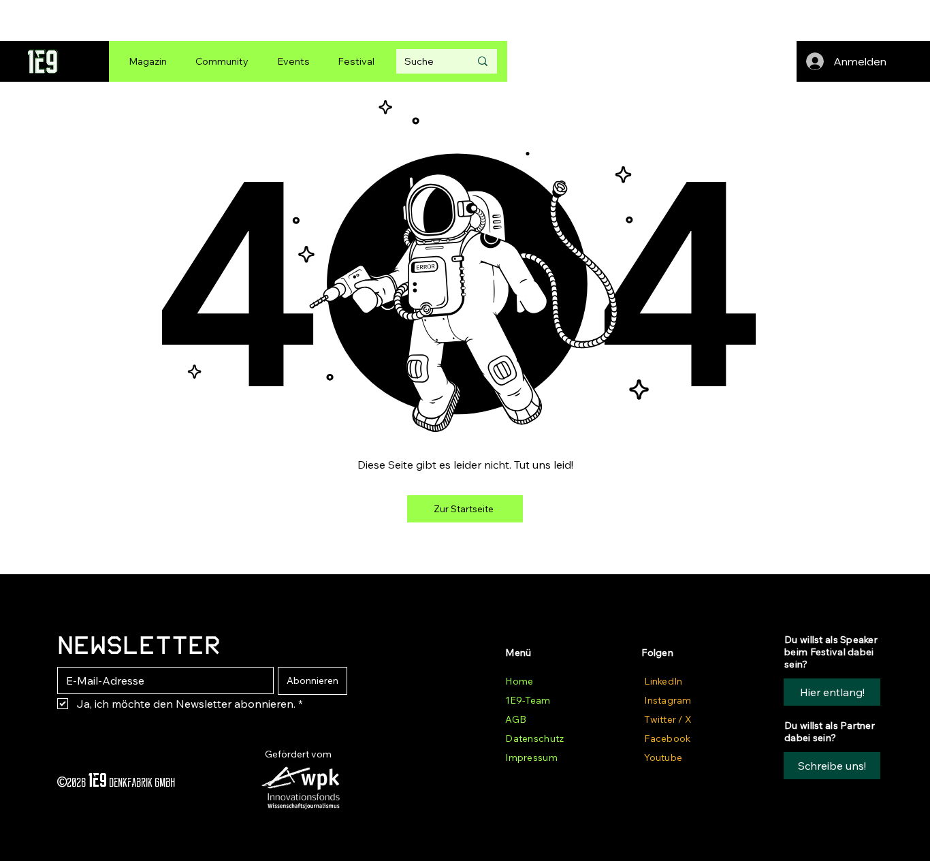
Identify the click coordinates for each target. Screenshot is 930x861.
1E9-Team (527, 700)
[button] (832, 765)
